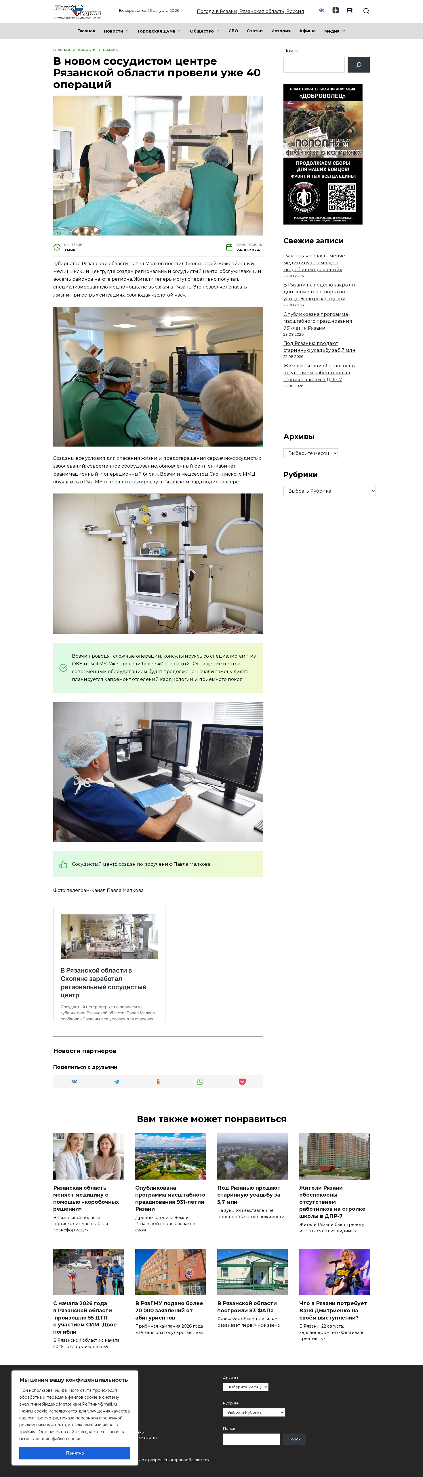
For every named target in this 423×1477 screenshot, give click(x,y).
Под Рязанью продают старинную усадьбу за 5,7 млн (249, 1194)
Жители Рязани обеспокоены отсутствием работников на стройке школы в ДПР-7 (319, 372)
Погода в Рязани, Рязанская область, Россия (250, 11)
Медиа (332, 31)
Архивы (230, 1378)
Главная (86, 30)
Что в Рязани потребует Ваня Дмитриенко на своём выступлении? (333, 1310)
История (281, 30)
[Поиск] (359, 65)
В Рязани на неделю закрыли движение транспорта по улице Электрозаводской (319, 291)
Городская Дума (156, 31)
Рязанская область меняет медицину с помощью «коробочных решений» (315, 262)
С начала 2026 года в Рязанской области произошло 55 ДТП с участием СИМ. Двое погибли (85, 1317)
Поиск (291, 51)
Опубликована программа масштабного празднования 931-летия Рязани (317, 321)
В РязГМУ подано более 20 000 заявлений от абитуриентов (169, 1310)
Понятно (75, 1453)
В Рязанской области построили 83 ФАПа (247, 1306)
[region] (75, 1417)
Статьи (255, 30)
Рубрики (231, 1403)
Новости (113, 31)
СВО (233, 30)
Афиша (307, 30)
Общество (202, 31)
